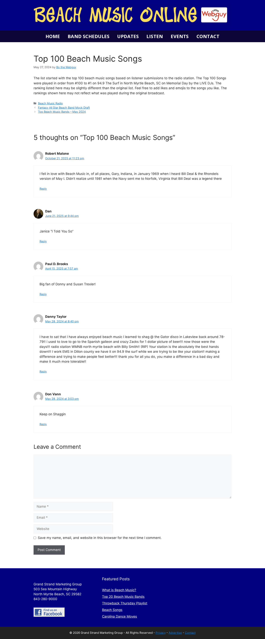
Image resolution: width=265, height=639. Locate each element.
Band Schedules (88, 36)
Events (180, 36)
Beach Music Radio (50, 103)
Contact (208, 36)
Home (53, 36)
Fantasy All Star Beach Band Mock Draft (64, 107)
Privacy (161, 633)
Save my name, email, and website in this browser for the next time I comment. (100, 538)
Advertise (175, 633)
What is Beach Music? (119, 590)
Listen (154, 36)
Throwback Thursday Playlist (124, 603)
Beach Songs (112, 610)
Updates (128, 36)
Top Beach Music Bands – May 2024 (62, 111)
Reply (43, 188)
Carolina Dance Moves (119, 616)
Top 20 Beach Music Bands (123, 597)
